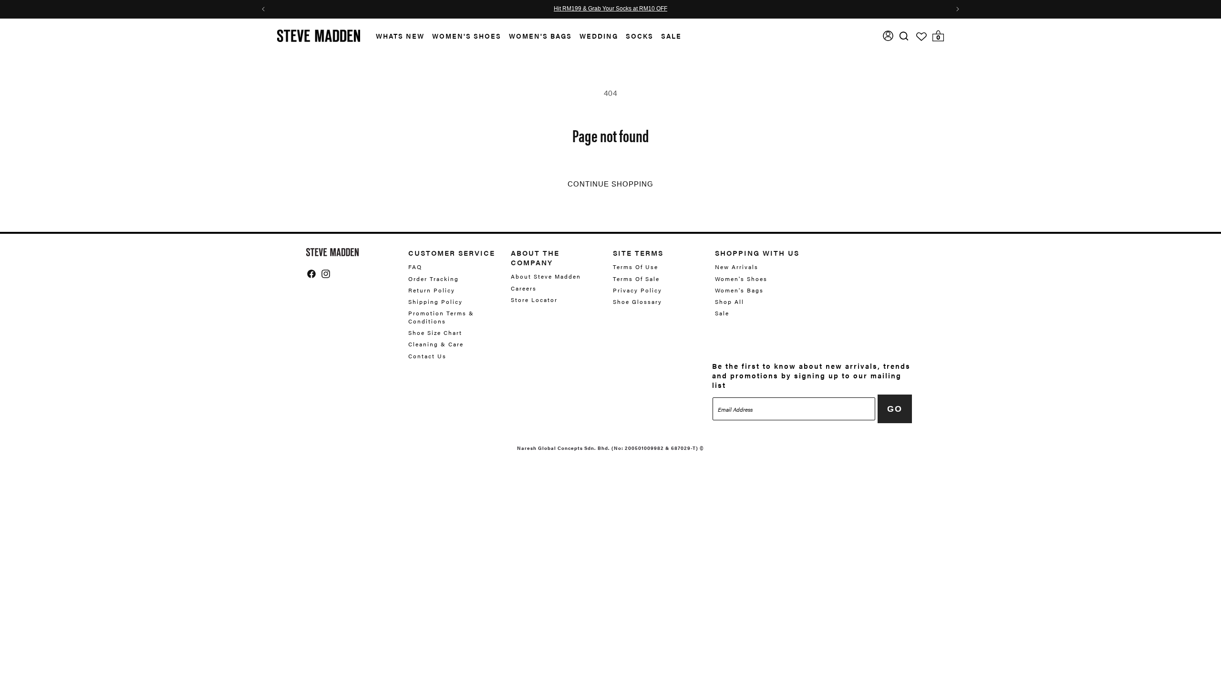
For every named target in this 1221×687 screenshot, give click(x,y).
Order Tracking (433, 278)
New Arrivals (736, 267)
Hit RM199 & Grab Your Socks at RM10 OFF (610, 9)
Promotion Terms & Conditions (441, 317)
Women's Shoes (466, 36)
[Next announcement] (957, 9)
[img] (904, 36)
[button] (396, 36)
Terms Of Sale (636, 278)
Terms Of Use (635, 267)
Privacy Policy (637, 290)
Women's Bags (540, 36)
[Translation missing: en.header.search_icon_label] (904, 36)
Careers (524, 288)
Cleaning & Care (436, 344)
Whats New (400, 36)
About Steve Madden (546, 276)
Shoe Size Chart (435, 332)
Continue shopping (610, 184)
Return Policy (431, 290)
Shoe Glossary (637, 301)
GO (894, 409)
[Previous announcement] (263, 9)
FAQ (415, 267)
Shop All (729, 301)
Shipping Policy (435, 301)
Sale (671, 36)
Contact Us (427, 356)
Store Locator (534, 299)
